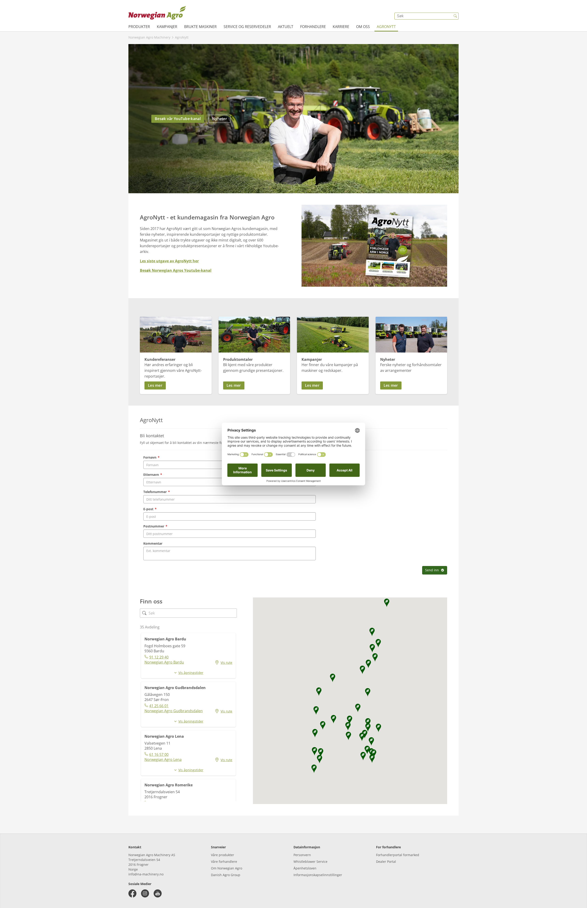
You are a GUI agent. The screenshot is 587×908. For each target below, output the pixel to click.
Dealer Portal (386, 861)
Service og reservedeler (247, 26)
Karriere (341, 26)
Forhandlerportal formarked (397, 855)
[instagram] (145, 893)
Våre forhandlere (224, 861)
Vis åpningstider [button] (190, 672)
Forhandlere (313, 26)
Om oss (363, 26)
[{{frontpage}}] (157, 12)
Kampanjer (167, 26)
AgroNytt (386, 26)
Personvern (302, 855)
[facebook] (132, 893)
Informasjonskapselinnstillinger (318, 875)
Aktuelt (285, 26)
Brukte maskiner (200, 26)
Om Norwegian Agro (226, 868)
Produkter (139, 26)
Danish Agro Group (225, 875)
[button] (175, 385)
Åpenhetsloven (305, 868)
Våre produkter (222, 855)
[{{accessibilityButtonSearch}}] (455, 16)
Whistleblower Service (310, 861)
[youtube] (158, 893)
